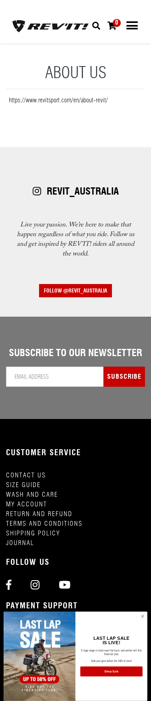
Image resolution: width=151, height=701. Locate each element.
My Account (26, 504)
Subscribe (124, 376)
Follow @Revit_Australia (75, 291)
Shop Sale (111, 671)
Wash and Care (32, 494)
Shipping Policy (33, 533)
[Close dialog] (142, 616)
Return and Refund (39, 514)
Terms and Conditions (44, 523)
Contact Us (26, 475)
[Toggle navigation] (132, 26)
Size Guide (23, 485)
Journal (20, 543)
